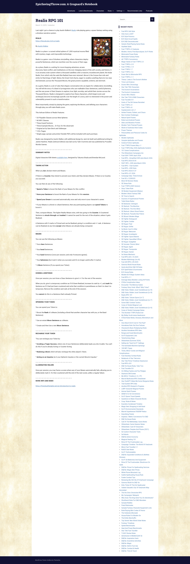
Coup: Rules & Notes (128, 401)
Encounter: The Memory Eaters (132, 285)
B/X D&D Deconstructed (129, 41)
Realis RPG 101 (126, 295)
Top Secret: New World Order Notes (133, 521)
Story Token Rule (127, 188)
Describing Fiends (127, 414)
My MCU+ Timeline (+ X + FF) (131, 376)
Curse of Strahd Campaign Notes (132, 310)
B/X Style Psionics (127, 36)
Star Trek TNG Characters (130, 87)
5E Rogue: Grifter (127, 226)
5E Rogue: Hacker (127, 252)
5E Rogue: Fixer (126, 224)
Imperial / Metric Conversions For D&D (134, 417)
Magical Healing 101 (128, 439)
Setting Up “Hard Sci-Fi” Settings (132, 343)
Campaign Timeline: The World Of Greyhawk (136, 444)
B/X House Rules (127, 272)
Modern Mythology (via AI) (130, 259)
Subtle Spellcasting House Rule (132, 475)
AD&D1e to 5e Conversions (130, 394)
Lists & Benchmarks (86, 11)
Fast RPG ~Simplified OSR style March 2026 (136, 158)
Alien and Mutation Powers (130, 123)
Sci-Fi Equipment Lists (129, 336)
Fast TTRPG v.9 (126, 105)
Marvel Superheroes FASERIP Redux (133, 411)
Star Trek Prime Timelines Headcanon (134, 361)
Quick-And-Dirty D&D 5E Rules (131, 267)
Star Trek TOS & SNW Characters (132, 97)
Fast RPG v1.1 (126, 277)
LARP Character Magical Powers (132, 389)
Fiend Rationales (127, 505)
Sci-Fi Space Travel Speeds (130, 396)
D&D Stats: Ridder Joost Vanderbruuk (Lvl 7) (136, 300)
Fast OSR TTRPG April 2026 (131, 155)
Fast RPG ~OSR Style (128, 168)
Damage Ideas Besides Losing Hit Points (135, 280)
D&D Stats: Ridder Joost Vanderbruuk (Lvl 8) (136, 292)
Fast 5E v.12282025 (128, 178)
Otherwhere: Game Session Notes (133, 424)
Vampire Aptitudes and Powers (132, 140)
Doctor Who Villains (128, 95)
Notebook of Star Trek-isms (130, 358)
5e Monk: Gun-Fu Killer (129, 229)
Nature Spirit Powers (128, 118)
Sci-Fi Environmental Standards (132, 409)
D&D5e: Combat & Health (130, 548)
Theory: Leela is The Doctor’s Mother (134, 80)
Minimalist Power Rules (129, 54)
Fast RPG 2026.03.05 (128, 161)
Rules (110, 11)
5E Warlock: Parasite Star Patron (132, 214)
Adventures (71, 11)
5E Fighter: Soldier (127, 221)
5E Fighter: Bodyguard (129, 219)
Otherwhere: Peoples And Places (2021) (135, 429)
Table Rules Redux (127, 201)
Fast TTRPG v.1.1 (127, 77)
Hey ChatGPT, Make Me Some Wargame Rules (137, 381)
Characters (100, 11)
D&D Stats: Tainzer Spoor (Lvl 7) (132, 297)
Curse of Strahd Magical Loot (131, 305)
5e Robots (124, 434)
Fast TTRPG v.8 (126, 107)
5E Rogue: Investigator (129, 234)
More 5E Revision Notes (129, 181)
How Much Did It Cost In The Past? (133, 323)
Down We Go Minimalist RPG (131, 74)
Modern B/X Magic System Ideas (132, 275)
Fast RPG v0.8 (126, 363)
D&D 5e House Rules (128, 419)
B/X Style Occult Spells (129, 39)
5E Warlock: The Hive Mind (130, 209)
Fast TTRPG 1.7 (127, 69)
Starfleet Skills (126, 47)
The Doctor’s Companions (130, 92)
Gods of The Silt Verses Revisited (132, 102)
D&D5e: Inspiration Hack (129, 538)
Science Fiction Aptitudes (130, 143)
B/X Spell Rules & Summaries (131, 270)
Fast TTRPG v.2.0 (127, 64)
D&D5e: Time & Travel (129, 551)
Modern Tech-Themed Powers (131, 125)
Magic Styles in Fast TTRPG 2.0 (132, 62)
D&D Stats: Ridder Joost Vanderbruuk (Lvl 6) (136, 308)
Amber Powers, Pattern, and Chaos (133, 112)
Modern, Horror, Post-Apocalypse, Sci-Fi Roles (137, 52)
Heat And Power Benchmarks (131, 528)
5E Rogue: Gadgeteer (128, 242)
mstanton (51, 25)
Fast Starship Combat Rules (131, 356)
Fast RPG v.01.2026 (128, 173)
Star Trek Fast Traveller (129, 531)
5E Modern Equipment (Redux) (132, 191)
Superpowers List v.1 (128, 110)
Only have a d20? (127, 34)
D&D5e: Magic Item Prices (130, 470)
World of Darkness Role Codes (131, 128)
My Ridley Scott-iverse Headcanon (133, 315)
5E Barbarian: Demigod (129, 204)
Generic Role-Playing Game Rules (133, 44)
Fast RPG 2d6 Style (128, 31)
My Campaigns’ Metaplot (130, 495)
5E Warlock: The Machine (130, 206)
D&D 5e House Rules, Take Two (132, 366)
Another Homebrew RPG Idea (131, 330)
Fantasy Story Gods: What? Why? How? (135, 287)
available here (62, 158)
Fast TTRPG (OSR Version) (130, 186)
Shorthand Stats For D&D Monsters (133, 500)
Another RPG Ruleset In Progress (132, 386)
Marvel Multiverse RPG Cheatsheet (133, 379)
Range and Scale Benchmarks (131, 333)
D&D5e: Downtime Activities (131, 541)
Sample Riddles (126, 503)
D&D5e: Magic (126, 543)
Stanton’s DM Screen (128, 374)
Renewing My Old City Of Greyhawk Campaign (137, 480)
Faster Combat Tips (128, 477)
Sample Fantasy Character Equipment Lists (136, 508)
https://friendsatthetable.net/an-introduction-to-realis (56, 386)
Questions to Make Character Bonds (133, 399)
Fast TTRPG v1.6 (127, 72)
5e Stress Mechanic (128, 254)
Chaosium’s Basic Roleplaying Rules (134, 328)
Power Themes (126, 130)
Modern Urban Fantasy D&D (131, 194)
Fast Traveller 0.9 (127, 100)
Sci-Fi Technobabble (128, 452)
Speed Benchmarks (128, 526)
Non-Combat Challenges (129, 115)
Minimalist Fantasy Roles (130, 57)
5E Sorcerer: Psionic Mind (130, 244)
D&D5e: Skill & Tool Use (129, 546)
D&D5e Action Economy (129, 437)
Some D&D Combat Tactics (130, 303)
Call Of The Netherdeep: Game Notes (134, 422)
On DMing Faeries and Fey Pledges (133, 371)
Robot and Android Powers (130, 120)
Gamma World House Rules (131, 265)
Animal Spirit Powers (128, 391)
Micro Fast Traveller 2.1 (129, 447)
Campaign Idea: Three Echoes (131, 176)
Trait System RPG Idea (129, 384)
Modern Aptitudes (127, 138)
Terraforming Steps (128, 338)
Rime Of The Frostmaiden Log (131, 442)
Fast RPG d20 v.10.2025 (129, 257)
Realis (74, 30)
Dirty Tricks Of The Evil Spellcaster (133, 485)
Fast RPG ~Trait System (129, 166)
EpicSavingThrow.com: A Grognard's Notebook (66, 4)
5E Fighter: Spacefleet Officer (131, 239)
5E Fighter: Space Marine (130, 237)
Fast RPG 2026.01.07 (128, 171)
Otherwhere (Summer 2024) (131, 341)
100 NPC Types (126, 348)
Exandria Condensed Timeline (131, 404)
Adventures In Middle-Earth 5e (131, 536)
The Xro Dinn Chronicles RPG (131, 493)
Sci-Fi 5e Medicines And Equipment (133, 460)
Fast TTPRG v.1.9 (127, 67)
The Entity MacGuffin (128, 518)
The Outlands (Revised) (129, 513)
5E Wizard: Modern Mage (130, 216)
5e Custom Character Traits (130, 432)
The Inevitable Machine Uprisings (133, 346)
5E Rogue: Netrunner (128, 232)
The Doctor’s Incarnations (130, 90)
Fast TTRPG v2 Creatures (130, 49)
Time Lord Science (127, 82)
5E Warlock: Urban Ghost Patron (132, 211)
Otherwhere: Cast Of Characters (132, 427)
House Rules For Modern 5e (131, 515)
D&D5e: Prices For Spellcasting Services (135, 467)
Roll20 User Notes (127, 450)
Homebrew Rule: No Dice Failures (133, 325)
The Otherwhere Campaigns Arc (132, 153)
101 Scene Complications (130, 150)
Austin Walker (43, 46)
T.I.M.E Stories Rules (128, 533)
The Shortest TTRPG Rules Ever (132, 313)
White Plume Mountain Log (130, 472)
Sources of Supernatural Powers (132, 199)
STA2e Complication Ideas (130, 282)
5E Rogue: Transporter (129, 249)
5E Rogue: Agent (127, 247)
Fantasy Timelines (127, 523)
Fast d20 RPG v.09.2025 (129, 262)
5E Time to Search (127, 196)
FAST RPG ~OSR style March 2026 (133, 163)
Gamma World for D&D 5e (130, 482)
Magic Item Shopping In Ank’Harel (133, 406)
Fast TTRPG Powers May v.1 (131, 145)
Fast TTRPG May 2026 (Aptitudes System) (136, 148)
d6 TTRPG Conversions (129, 59)
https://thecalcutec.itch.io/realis (48, 41)
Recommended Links (134, 11)
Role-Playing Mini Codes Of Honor (133, 510)
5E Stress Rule (126, 183)
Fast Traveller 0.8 (127, 368)
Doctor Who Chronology (129, 85)
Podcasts (149, 11)
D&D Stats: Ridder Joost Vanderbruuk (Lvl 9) (136, 290)
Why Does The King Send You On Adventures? (137, 498)
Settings (119, 11)
